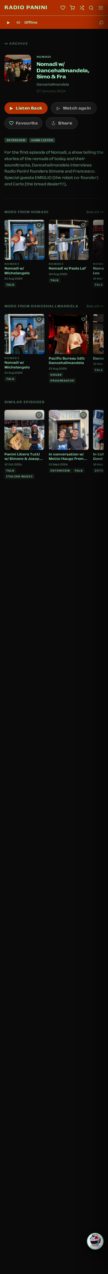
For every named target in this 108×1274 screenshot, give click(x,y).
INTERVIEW (16, 140)
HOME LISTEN (42, 140)
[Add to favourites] (39, 225)
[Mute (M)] (18, 22)
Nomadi (44, 56)
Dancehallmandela (53, 84)
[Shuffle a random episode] (81, 7)
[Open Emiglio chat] (95, 1241)
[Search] (91, 7)
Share (65, 123)
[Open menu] (101, 8)
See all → (95, 212)
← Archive (16, 44)
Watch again (74, 108)
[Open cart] (72, 7)
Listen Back (26, 108)
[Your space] (62, 7)
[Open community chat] (101, 22)
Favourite (27, 123)
